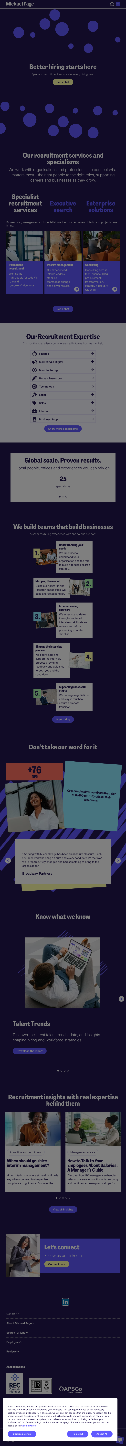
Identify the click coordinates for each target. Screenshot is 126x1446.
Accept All (101, 1434)
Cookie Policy (28, 1425)
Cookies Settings (22, 1434)
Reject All (78, 1434)
